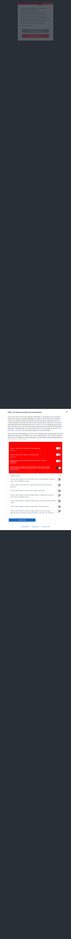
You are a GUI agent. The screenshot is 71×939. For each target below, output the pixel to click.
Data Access (35, 526)
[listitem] (35, 444)
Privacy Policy (46, 526)
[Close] (67, 412)
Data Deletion (25, 526)
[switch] (58, 448)
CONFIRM (22, 520)
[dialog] (35, 469)
